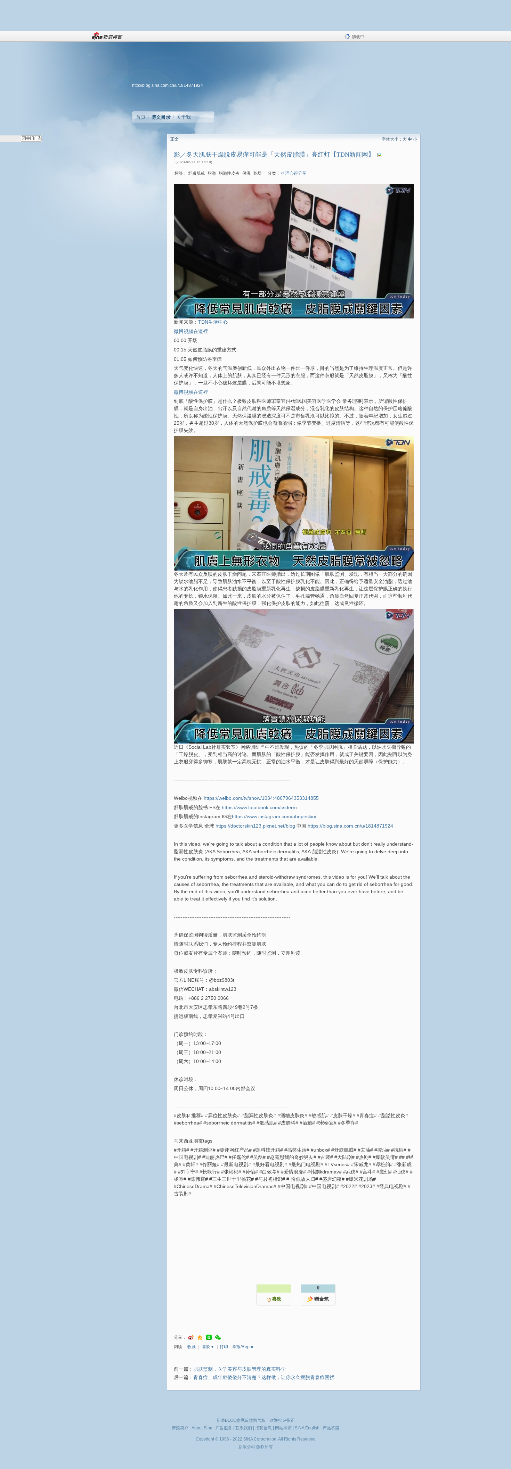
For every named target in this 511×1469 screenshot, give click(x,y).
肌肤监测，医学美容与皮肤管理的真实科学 (239, 1369)
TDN (213, 322)
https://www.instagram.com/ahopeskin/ (274, 816)
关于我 (183, 117)
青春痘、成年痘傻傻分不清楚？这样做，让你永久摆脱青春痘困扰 (263, 1377)
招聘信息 (263, 1428)
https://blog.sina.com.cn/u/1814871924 (350, 826)
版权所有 (264, 1446)
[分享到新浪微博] (191, 1338)
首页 (141, 117)
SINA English (307, 1428)
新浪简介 (180, 1428)
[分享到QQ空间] (200, 1338)
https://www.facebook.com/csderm (259, 807)
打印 (224, 1346)
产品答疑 (331, 1428)
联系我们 (243, 1428)
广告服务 (224, 1428)
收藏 (191, 1346)
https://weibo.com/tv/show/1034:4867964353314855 (261, 798)
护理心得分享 (293, 173)
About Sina (202, 1428)
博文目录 (161, 117)
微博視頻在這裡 (191, 330)
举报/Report (243, 1346)
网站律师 (283, 1428)
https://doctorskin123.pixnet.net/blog (255, 826)
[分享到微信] (218, 1338)
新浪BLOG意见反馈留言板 (241, 1420)
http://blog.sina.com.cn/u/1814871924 (167, 85)
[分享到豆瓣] (209, 1338)
